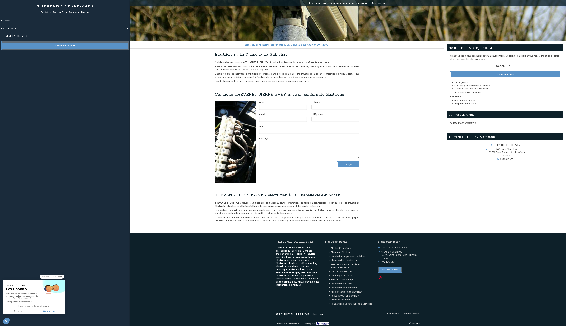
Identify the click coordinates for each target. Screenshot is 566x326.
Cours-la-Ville (231, 213)
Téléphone (317, 114)
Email (262, 114)
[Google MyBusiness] (380, 278)
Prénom (315, 102)
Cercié (259, 213)
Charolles (339, 210)
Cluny (242, 213)
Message (263, 138)
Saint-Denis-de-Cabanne (279, 213)
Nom (261, 102)
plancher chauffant (236, 205)
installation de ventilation (306, 205)
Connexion (414, 323)
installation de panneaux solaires (264, 205)
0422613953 (505, 65)
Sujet (261, 126)
